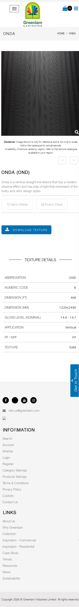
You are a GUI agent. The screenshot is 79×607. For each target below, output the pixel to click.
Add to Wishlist (19, 204)
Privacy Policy (12, 489)
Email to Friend (53, 204)
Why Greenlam (13, 527)
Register (8, 464)
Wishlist (8, 451)
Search (7, 438)
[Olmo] (62, 160)
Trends (7, 559)
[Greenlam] (33, 14)
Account (8, 445)
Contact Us (10, 502)
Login (6, 457)
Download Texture (30, 230)
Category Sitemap (15, 470)
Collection (9, 534)
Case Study (10, 553)
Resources (10, 565)
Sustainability (11, 578)
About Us (9, 521)
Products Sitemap (15, 476)
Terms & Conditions (16, 483)
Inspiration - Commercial (19, 540)
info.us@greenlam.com (24, 410)
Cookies (8, 496)
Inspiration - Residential (18, 546)
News (6, 572)
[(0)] (65, 8)
